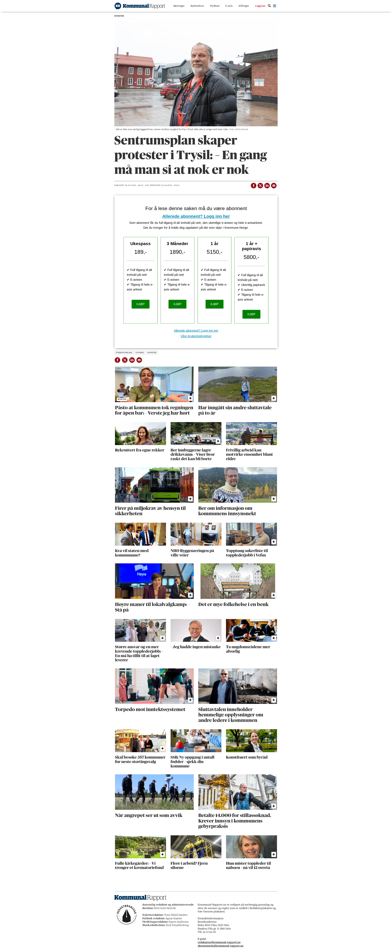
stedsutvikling (124, 352)
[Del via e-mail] (273, 185)
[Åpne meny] (275, 6)
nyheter (151, 352)
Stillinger (243, 5)
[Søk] (269, 6)
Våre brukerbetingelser (196, 336)
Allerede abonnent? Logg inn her (196, 216)
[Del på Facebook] (253, 185)
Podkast (215, 5)
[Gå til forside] (140, 6)
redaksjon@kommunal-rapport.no (219, 942)
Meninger (179, 5)
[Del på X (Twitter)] (260, 185)
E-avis (229, 5)
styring (140, 352)
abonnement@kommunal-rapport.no (220, 945)
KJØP (141, 304)
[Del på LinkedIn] (267, 185)
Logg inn (260, 6)
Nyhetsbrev (197, 5)
